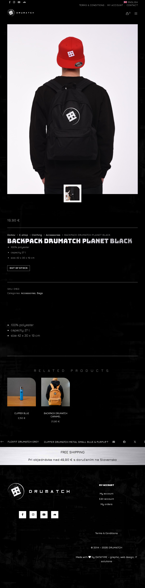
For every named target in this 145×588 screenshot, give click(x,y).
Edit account (106, 498)
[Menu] (134, 13)
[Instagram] (14, 2)
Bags (40, 293)
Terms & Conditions (92, 5)
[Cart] (126, 13)
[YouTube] (19, 2)
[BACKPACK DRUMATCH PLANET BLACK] (113, 442)
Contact (132, 5)
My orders (106, 504)
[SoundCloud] (24, 2)
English (133, 2)
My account (115, 5)
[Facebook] (9, 2)
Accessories (28, 293)
